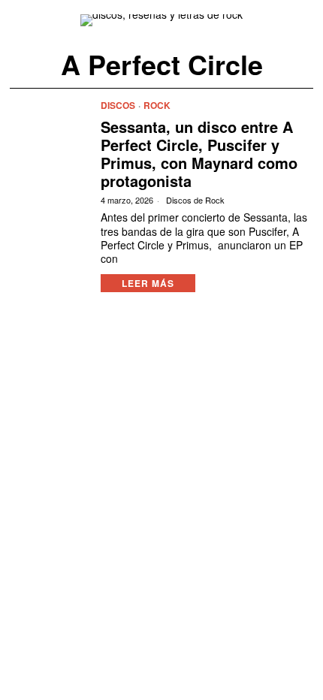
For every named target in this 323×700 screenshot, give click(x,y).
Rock (157, 105)
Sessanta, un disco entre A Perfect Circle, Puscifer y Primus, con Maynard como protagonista (199, 154)
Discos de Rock (195, 200)
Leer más (148, 283)
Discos (118, 105)
